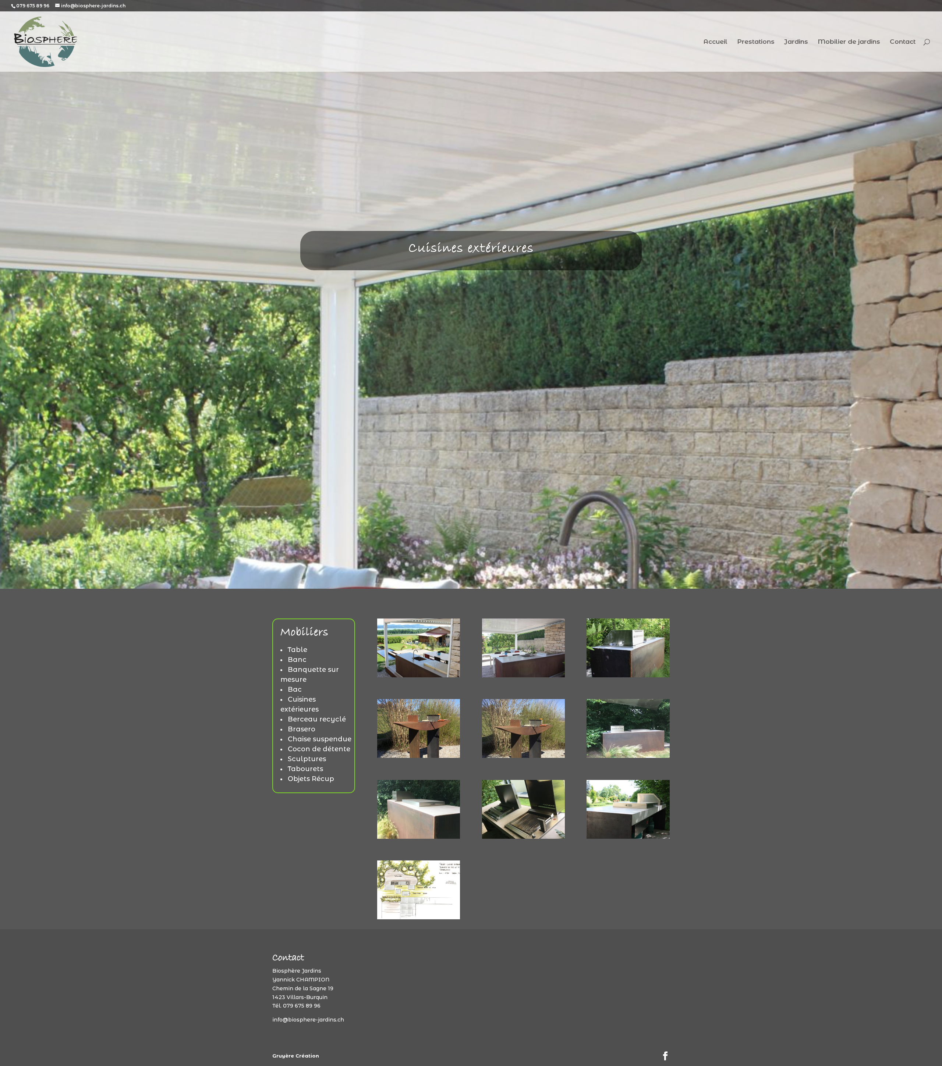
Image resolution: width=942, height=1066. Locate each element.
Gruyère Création (295, 1056)
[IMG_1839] (523, 756)
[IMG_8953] (628, 837)
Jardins (796, 42)
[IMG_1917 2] (523, 837)
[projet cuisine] (418, 917)
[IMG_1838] (418, 756)
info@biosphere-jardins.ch (308, 1019)
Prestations (756, 42)
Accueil (715, 42)
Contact (903, 42)
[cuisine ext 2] (628, 675)
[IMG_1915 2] (628, 756)
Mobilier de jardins (849, 42)
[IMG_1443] (523, 675)
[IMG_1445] (418, 675)
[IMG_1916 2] (418, 837)
